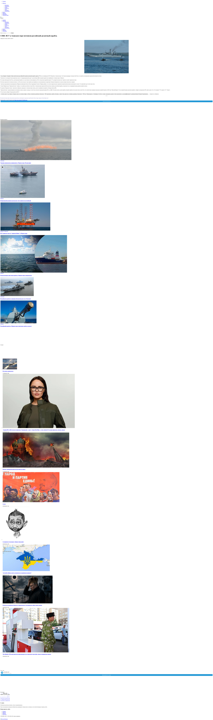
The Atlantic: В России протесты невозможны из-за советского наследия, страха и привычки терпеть (27, 654)
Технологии (7, 11)
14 (6, 698)
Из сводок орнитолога (8, 371)
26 (3, 700)
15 (7, 698)
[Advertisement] (33, 111)
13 (5, 698)
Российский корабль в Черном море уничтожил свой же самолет (16, 326)
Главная (4, 1)
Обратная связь (5, 15)
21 (6, 699)
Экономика (7, 6)
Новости (4, 3)
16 (9, 698)
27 (5, 700)
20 (5, 699)
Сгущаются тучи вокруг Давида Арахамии (13, 541)
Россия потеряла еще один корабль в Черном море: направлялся (16, 275)
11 (2, 698)
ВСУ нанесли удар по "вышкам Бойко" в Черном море (13, 233)
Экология (6, 10)
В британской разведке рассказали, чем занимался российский (15, 200)
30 (9, 700)
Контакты (4, 714)
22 (7, 699)
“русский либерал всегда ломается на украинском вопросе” (17, 572)
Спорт (6, 7)
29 (7, 700)
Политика (7, 5)
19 (3, 699)
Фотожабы (5, 14)
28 (6, 700)
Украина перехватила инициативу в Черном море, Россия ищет (15, 163)
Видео (4, 12)
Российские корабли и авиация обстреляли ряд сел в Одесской (15, 298)
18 (2, 699)
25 (2, 700)
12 (3, 698)
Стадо (4, 504)
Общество (7, 8)
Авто (6, 9)
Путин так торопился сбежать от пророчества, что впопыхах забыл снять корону (22, 605)
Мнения (4, 13)
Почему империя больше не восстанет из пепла (14, 469)
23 (9, 699)
